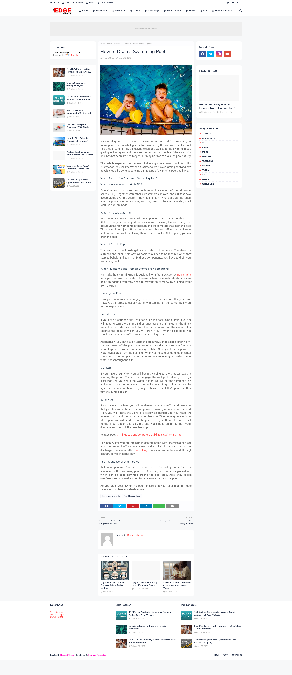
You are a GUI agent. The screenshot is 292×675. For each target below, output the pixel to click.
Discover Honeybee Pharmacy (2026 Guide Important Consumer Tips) (79, 126)
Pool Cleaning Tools (132, 496)
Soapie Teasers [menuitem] (222, 10)
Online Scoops (57, 614)
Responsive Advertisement (146, 29)
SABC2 (205, 152)
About (67, 3)
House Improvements (116, 44)
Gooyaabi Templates (97, 655)
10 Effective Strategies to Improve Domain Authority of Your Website (79, 98)
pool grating (184, 274)
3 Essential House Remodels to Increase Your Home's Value (177, 585)
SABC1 (205, 147)
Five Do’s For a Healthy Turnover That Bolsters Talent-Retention (78, 70)
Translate (75, 55)
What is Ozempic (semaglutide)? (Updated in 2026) (78, 112)
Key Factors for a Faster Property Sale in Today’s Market (112, 585)
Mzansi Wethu (209, 138)
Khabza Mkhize (108, 58)
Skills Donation (57, 612)
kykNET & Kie (208, 184)
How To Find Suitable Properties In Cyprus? (77, 139)
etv (203, 175)
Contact (79, 3)
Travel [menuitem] (137, 10)
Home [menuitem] (85, 10)
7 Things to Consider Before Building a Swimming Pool (149, 434)
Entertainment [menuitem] (174, 10)
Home (56, 3)
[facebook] (227, 2)
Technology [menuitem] (153, 10)
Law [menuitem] (205, 10)
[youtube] (227, 54)
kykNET (205, 179)
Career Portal (56, 617)
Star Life (206, 156)
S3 (203, 143)
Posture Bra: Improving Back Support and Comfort (79, 153)
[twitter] (233, 2)
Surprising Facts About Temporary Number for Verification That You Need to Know (77, 167)
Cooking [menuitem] (119, 10)
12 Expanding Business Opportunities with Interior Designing (79, 181)
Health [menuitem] (192, 10)
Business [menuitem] (100, 10)
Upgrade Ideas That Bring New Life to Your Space (144, 584)
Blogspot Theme (67, 655)
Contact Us (237, 655)
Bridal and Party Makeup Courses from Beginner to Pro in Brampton (218, 106)
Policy (91, 3)
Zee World (207, 165)
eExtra (205, 170)
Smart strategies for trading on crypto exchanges (76, 84)
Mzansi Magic (209, 134)
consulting (141, 450)
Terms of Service (107, 3)
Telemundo (207, 161)
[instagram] (238, 2)
